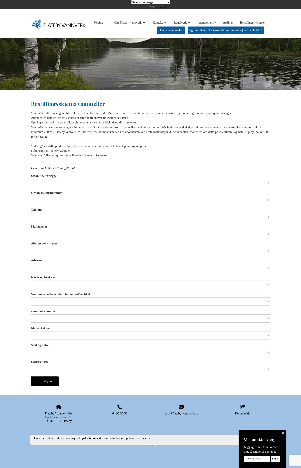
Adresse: (37, 260)
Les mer (146, 438)
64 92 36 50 (119, 413)
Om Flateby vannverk (130, 24)
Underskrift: (39, 362)
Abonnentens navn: (44, 243)
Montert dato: (40, 328)
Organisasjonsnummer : (47, 192)
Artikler (228, 22)
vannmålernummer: (44, 311)
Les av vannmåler (171, 30)
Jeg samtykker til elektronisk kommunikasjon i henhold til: (225, 30)
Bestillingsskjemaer (252, 22)
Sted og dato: (40, 345)
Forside (100, 24)
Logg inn (150, 444)
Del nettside (242, 413)
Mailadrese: (39, 226)
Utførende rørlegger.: (45, 176)
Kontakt (160, 24)
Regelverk (182, 24)
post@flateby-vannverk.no (181, 413)
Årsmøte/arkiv (207, 22)
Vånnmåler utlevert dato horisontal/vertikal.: (61, 294)
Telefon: (36, 209)
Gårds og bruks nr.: (44, 277)
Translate (161, 7)
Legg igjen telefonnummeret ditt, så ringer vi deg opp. (262, 449)
